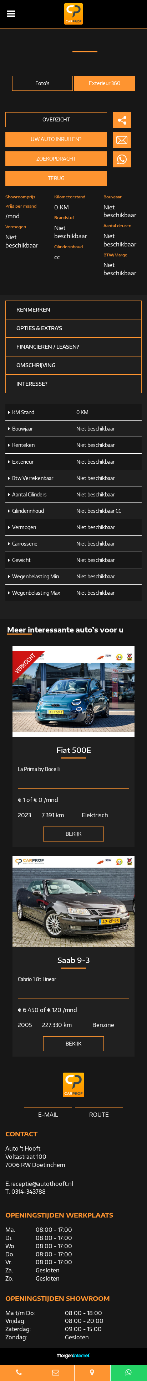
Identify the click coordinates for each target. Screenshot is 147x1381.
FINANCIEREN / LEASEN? (47, 347)
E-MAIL (48, 1114)
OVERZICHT (56, 119)
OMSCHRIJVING (35, 365)
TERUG (56, 178)
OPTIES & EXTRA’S (39, 328)
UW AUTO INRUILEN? (56, 139)
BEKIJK (73, 834)
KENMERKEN (33, 310)
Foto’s (42, 83)
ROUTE (99, 1114)
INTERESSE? (31, 384)
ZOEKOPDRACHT (56, 159)
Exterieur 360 (104, 83)
